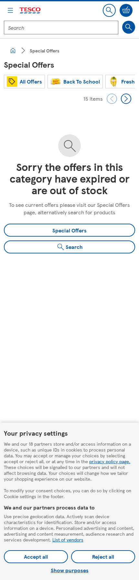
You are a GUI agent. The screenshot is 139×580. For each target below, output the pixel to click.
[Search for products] (128, 27)
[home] (13, 50)
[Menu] (10, 10)
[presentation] (112, 99)
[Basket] (126, 10)
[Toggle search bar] (109, 10)
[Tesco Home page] (30, 10)
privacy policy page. (109, 461)
